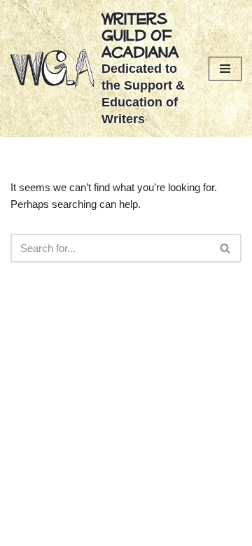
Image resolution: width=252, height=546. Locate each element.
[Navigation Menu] (225, 68)
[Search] (225, 248)
